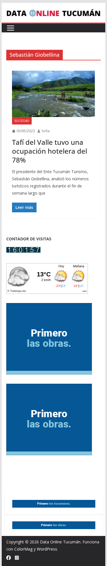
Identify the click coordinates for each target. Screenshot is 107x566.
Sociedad (21, 121)
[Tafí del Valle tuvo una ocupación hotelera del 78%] (53, 94)
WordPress (47, 549)
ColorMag (23, 549)
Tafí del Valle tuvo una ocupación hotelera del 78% (49, 151)
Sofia (46, 130)
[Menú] (10, 28)
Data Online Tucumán (60, 542)
